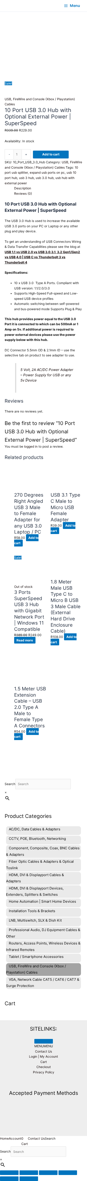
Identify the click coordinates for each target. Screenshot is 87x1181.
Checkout (43, 1067)
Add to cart (50, 154)
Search (10, 784)
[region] (43, 40)
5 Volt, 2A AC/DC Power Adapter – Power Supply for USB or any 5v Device (46, 374)
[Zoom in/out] (9, 1172)
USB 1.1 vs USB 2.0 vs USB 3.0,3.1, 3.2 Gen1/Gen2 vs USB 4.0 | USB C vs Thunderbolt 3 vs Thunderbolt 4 (42, 257)
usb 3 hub (26, 178)
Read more (24, 640)
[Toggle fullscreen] (28, 1172)
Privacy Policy (43, 1072)
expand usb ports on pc (47, 172)
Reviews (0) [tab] (23, 193)
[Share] (48, 1172)
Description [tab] (22, 188)
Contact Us (43, 1051)
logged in (31, 446)
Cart (43, 1062)
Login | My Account (43, 1056)
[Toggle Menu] (43, 1041)
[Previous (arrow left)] (9, 1178)
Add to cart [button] (26, 540)
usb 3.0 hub (45, 178)
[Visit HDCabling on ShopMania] (44, 1083)
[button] (43, 1046)
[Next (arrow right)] (28, 1178)
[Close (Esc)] (67, 1172)
